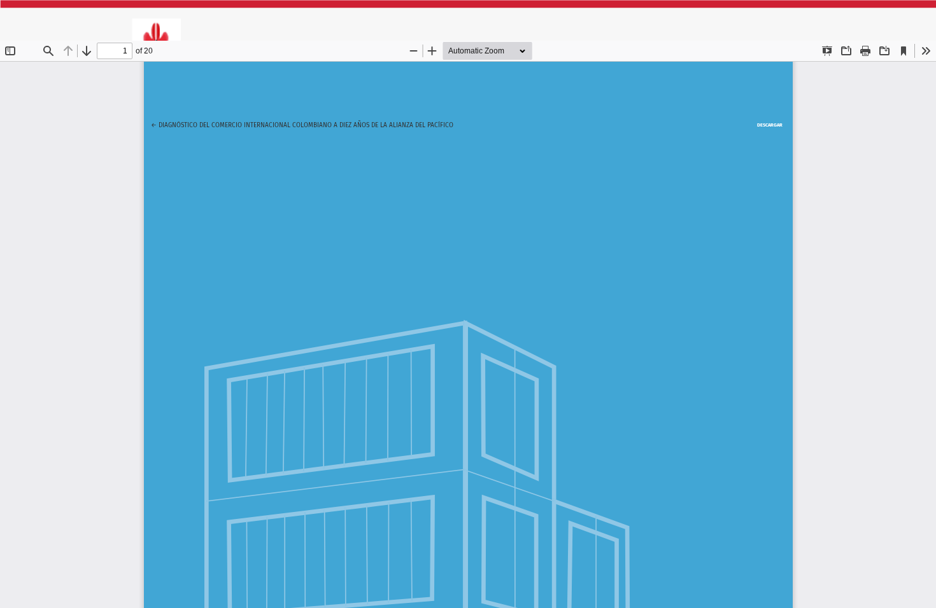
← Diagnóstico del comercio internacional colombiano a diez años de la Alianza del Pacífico (302, 125)
